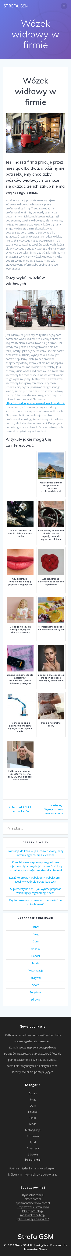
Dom (35, 941)
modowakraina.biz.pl (32, 1215)
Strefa (16, 6)
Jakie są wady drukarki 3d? (33, 1219)
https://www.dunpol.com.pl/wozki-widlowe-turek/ (35, 403)
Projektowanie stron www (33, 1207)
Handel (35, 956)
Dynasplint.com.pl (33, 1195)
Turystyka (35, 992)
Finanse (35, 948)
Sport (35, 985)
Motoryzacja (35, 970)
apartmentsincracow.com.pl (33, 1203)
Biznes (35, 927)
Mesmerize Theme (35, 1249)
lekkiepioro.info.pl (32, 1211)
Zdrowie (35, 999)
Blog (35, 934)
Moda (35, 963)
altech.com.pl (33, 1199)
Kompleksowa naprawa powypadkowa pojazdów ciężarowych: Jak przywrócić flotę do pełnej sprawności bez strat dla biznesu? (35, 866)
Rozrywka (35, 978)
